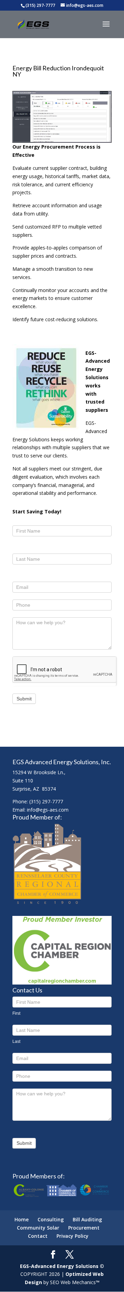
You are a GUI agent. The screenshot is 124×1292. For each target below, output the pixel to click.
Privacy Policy (72, 1236)
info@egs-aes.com (48, 809)
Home (21, 1219)
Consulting (51, 1219)
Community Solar (38, 1227)
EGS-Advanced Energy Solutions (59, 1266)
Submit (24, 698)
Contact (38, 1236)
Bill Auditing (87, 1219)
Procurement (84, 1227)
